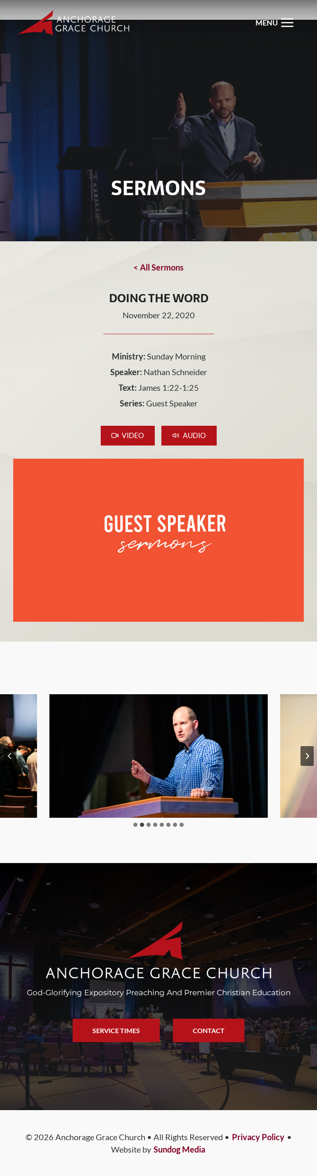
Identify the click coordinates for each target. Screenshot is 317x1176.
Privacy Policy (258, 1137)
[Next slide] (307, 756)
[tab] (135, 825)
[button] (128, 435)
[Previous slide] (10, 756)
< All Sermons (158, 267)
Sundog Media (179, 1149)
